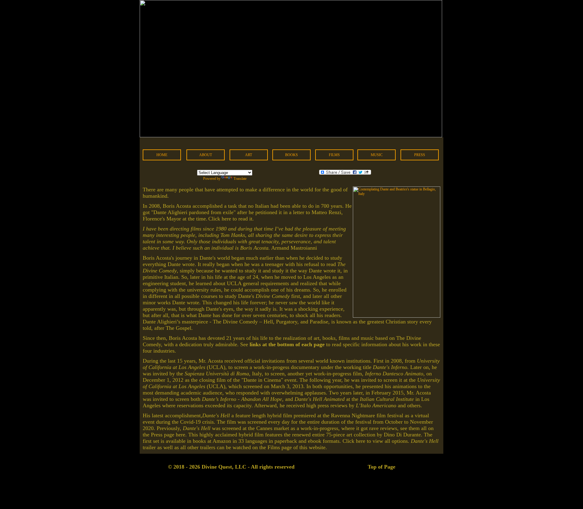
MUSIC (377, 155)
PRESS (419, 155)
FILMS (334, 155)
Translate (240, 178)
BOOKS (291, 155)
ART (248, 155)
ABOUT (205, 155)
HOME (161, 155)
